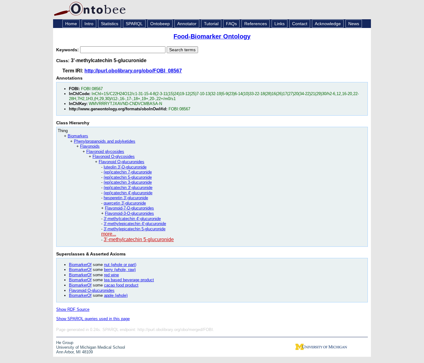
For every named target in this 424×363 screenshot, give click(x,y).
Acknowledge (328, 23)
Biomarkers (78, 136)
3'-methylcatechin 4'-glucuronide (132, 218)
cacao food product (121, 285)
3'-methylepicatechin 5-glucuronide (134, 229)
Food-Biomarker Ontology (212, 36)
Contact (299, 23)
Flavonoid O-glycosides (113, 156)
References (255, 23)
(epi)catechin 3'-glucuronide (128, 187)
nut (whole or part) (120, 264)
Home (71, 23)
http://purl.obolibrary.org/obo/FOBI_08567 (133, 70)
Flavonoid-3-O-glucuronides (129, 213)
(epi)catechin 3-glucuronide (128, 182)
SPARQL (134, 23)
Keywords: (68, 49)
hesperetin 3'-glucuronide (126, 197)
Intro (88, 23)
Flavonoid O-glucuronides (121, 161)
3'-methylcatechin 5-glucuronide (139, 239)
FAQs (231, 23)
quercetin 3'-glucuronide (125, 203)
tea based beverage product (129, 280)
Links (279, 23)
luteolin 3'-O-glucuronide (125, 167)
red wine (111, 275)
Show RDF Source (72, 309)
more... (108, 234)
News (353, 23)
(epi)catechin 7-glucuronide (128, 172)
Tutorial (211, 23)
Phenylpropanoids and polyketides (104, 141)
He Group (64, 342)
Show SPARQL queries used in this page (93, 318)
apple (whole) (116, 295)
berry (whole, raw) (120, 269)
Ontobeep (160, 23)
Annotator (186, 23)
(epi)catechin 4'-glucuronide (128, 193)
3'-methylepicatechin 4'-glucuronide (135, 223)
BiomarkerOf (80, 264)
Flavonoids (90, 146)
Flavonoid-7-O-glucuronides (129, 208)
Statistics (109, 23)
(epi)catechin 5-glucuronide (128, 177)
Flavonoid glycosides (105, 151)
